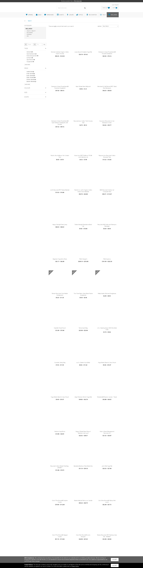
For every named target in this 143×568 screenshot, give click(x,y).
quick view (53, 60)
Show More (27, 64)
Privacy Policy (75, 566)
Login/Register (115, 4)
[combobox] (110, 26)
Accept (114, 559)
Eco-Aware (30, 32)
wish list (62, 60)
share (68, 60)
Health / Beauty (31, 31)
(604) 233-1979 (78, 1)
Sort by (99, 26)
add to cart (61, 48)
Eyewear (29, 34)
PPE (28, 36)
